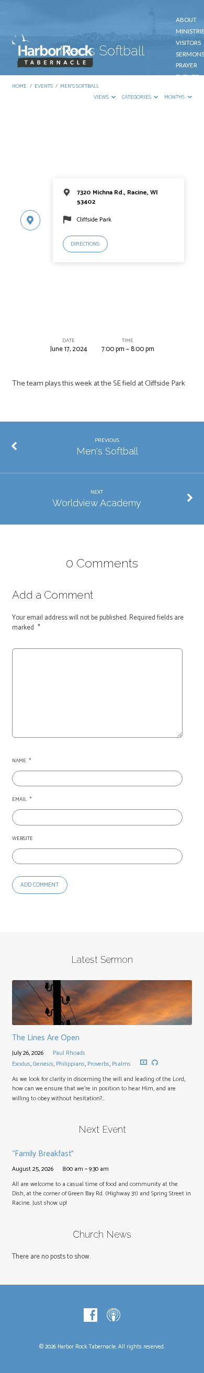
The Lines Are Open (46, 1037)
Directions (85, 244)
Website (22, 838)
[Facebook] (90, 1315)
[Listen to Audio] (155, 1063)
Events (187, 76)
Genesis (43, 1064)
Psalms (121, 1064)
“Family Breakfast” (43, 1153)
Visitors (188, 42)
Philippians (70, 1064)
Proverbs (98, 1064)
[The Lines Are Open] (101, 1019)
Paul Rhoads (69, 1053)
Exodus (21, 1064)
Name (21, 761)
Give (185, 88)
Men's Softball (107, 451)
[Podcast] (113, 1315)
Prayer (186, 65)
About (186, 19)
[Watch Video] (143, 1062)
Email (21, 799)
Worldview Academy (96, 502)
